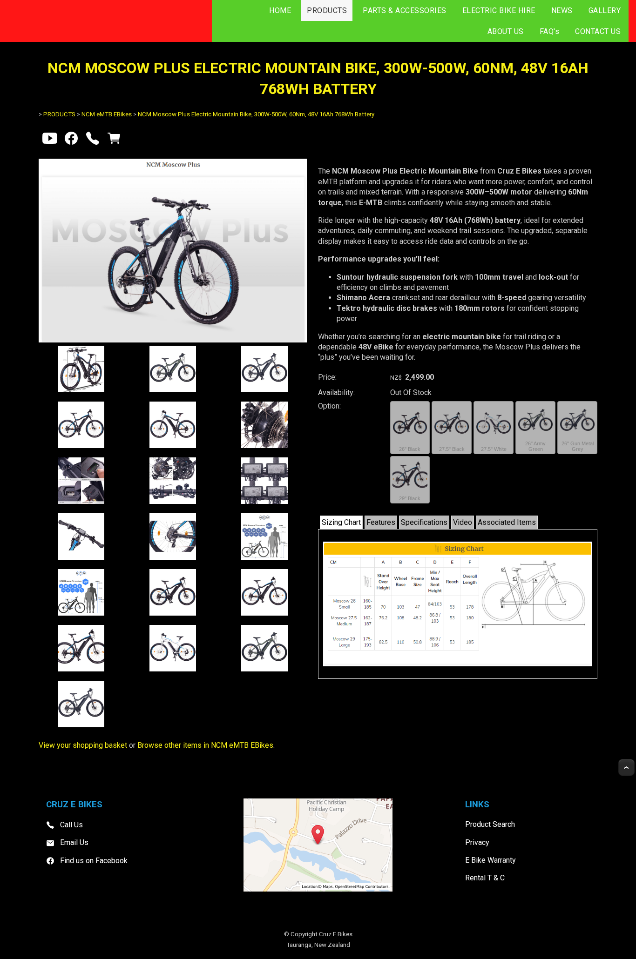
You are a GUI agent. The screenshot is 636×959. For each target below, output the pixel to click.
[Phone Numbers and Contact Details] (92, 140)
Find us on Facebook (94, 860)
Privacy (477, 842)
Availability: (336, 392)
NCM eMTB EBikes (106, 114)
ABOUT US (505, 31)
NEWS (562, 10)
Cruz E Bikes (335, 934)
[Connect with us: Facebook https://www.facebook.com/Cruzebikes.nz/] (71, 140)
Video (462, 522)
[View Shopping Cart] (114, 140)
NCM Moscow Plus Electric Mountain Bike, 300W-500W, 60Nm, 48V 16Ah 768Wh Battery (256, 114)
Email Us (74, 842)
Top (626, 767)
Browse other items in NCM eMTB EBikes (205, 745)
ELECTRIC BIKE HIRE (498, 10)
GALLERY (605, 10)
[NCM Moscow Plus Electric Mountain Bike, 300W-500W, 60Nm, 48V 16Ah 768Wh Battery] (173, 339)
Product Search (490, 824)
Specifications (424, 522)
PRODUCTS (327, 10)
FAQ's (550, 31)
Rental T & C (485, 877)
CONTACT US (598, 31)
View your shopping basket (83, 745)
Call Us (71, 824)
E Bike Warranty (490, 860)
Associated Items (507, 522)
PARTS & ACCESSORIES (405, 10)
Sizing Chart (341, 522)
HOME (280, 10)
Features (380, 522)
